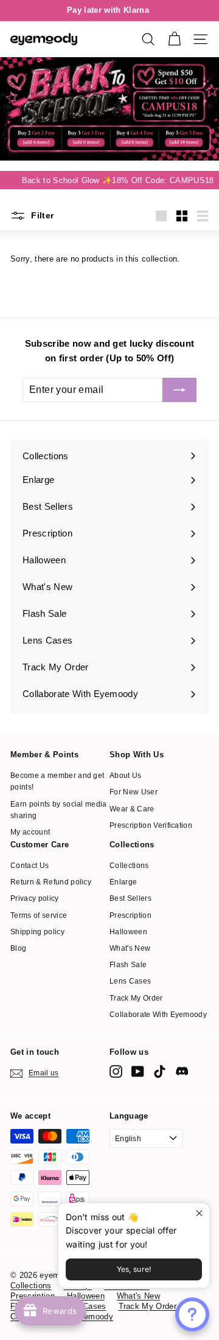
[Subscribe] (179, 390)
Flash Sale (128, 964)
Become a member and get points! (57, 781)
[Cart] (174, 39)
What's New (129, 948)
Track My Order (136, 998)
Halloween (128, 932)
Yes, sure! (134, 1269)
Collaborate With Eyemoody (158, 1014)
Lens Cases (130, 981)
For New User (133, 792)
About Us (125, 775)
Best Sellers (130, 898)
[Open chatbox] (192, 1314)
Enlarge (123, 882)
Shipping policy (37, 932)
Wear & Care (132, 809)
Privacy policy (34, 898)
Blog (18, 948)
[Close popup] (199, 1214)
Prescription (130, 915)
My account (30, 832)
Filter (41, 215)
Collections (129, 865)
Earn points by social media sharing (58, 810)
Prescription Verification (150, 825)
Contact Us (29, 865)
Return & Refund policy (50, 882)
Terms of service (38, 915)
